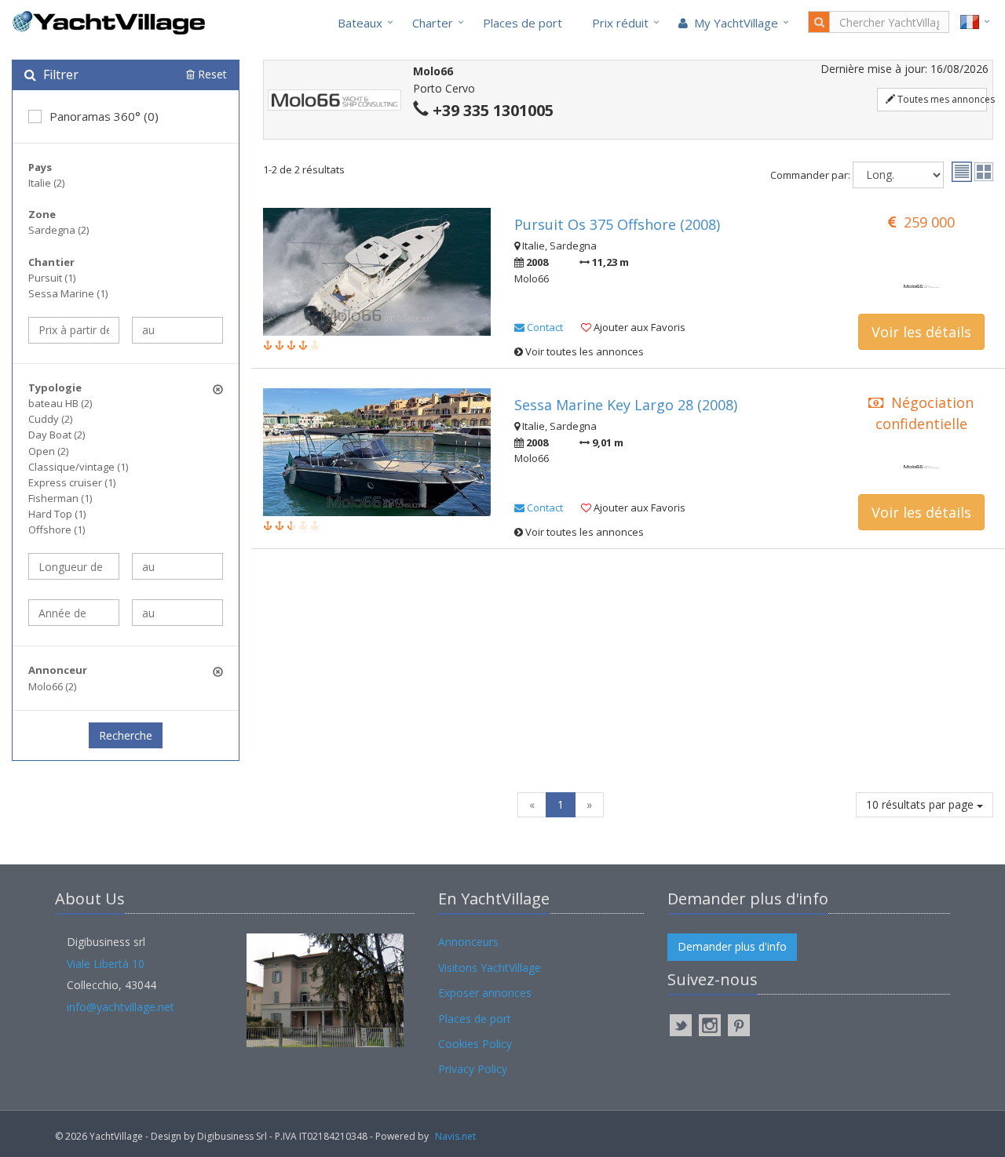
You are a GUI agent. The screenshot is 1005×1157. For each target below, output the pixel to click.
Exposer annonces (485, 992)
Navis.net (455, 1136)
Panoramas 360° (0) (104, 116)
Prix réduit (620, 23)
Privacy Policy (472, 1068)
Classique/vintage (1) (78, 467)
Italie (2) (46, 183)
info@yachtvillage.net (120, 1006)
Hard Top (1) (57, 514)
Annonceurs (468, 941)
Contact (543, 327)
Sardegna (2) (58, 230)
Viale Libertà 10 (105, 963)
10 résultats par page (921, 804)
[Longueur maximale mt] (177, 566)
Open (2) (48, 451)
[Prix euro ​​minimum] (73, 330)
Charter (432, 23)
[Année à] (177, 612)
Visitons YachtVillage (489, 967)
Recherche (125, 735)
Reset (211, 74)
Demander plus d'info (732, 946)
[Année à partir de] (73, 612)
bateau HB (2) (60, 403)
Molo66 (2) (52, 686)
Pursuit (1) (51, 278)
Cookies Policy (475, 1043)
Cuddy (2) (50, 419)
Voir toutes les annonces (583, 351)
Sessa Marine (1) (68, 293)
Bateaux (360, 23)
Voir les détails (921, 331)
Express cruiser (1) (71, 482)
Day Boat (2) (56, 435)
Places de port (522, 23)
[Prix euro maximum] (177, 330)
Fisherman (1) (60, 498)
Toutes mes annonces (941, 99)
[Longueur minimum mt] (73, 566)
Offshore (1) (56, 529)
